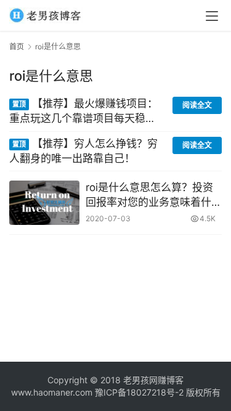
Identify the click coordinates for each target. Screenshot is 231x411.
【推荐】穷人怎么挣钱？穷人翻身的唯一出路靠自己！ (83, 151)
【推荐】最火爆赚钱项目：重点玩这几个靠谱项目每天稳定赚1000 (83, 111)
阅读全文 (197, 105)
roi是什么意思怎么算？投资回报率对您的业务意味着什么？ (149, 195)
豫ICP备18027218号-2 (138, 392)
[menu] (212, 16)
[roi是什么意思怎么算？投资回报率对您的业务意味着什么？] (44, 202)
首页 (16, 46)
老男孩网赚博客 (153, 380)
